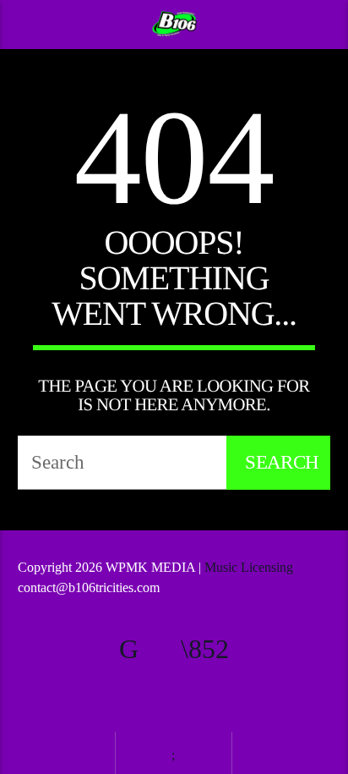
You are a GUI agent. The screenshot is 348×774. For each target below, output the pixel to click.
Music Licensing (250, 567)
